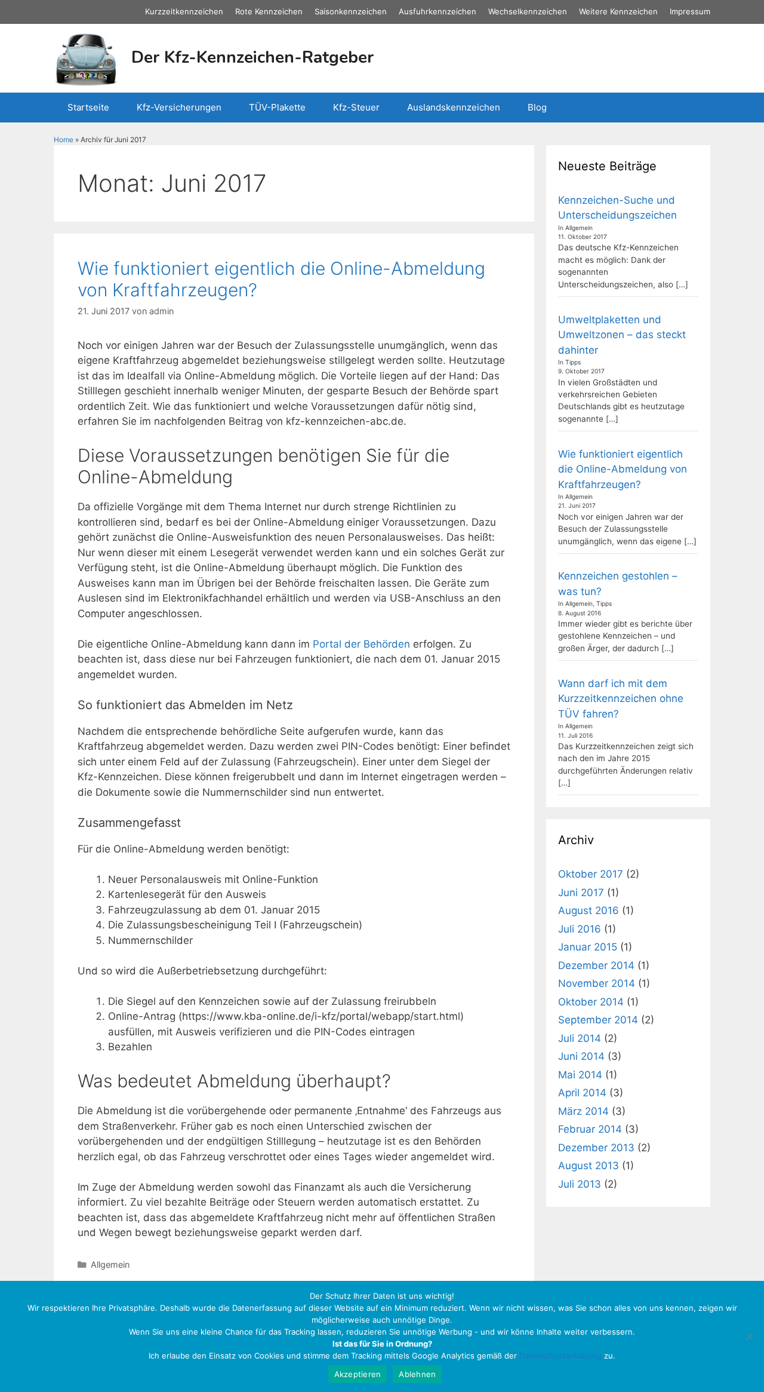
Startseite (88, 107)
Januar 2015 (587, 947)
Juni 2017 (581, 893)
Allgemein (110, 1264)
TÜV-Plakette (277, 107)
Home (63, 139)
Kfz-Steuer (356, 107)
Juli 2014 (579, 1038)
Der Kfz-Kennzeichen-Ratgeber (252, 57)
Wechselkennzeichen (527, 11)
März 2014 (583, 1111)
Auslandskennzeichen (453, 107)
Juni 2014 (581, 1056)
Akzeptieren (357, 1374)
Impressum (690, 11)
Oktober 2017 (590, 874)
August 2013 (588, 1166)
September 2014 (598, 1020)
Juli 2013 (579, 1184)
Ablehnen (417, 1374)
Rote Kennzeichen (269, 11)
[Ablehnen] (749, 1336)
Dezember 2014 (596, 965)
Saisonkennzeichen (351, 11)
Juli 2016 (579, 929)
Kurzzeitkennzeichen (184, 11)
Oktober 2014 (591, 1002)
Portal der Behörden (361, 644)
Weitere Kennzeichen (618, 11)
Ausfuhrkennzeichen (437, 11)
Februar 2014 (590, 1129)
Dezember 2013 (596, 1148)
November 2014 (596, 983)
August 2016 (588, 910)
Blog (537, 107)
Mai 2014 (580, 1075)
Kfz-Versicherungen (179, 107)
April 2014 (582, 1093)
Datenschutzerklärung (560, 1355)
